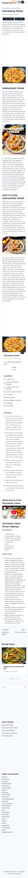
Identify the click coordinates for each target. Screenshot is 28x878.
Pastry (3, 810)
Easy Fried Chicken (20, 631)
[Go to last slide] (4, 662)
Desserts (4, 790)
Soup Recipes (6, 825)
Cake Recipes (6, 786)
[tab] (12, 678)
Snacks (4, 823)
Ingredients (5, 801)
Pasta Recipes (6, 808)
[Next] (23, 662)
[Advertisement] (14, 51)
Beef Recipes (5, 779)
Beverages (5, 781)
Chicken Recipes (6, 788)
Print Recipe (20, 18)
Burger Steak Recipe (7, 725)
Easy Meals (5, 792)
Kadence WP (17, 873)
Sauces (4, 819)
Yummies (6, 14)
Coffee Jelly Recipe (7, 736)
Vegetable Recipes (16, 8)
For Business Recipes (8, 799)
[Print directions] (22, 352)
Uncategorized (6, 827)
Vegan (3, 830)
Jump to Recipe (9, 18)
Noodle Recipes (6, 805)
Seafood (4, 821)
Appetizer (4, 777)
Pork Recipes (5, 812)
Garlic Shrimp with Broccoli (9, 733)
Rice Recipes (5, 814)
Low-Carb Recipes (7, 803)
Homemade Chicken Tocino (10, 727)
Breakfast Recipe (6, 783)
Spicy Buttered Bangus (8, 730)
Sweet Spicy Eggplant (5, 632)
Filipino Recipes (6, 8)
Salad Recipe (5, 816)
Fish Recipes (5, 797)
